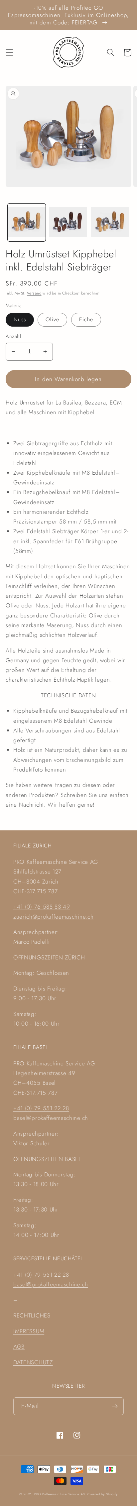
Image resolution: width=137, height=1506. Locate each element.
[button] (9, 52)
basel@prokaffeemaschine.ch (50, 1118)
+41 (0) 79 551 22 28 (41, 1108)
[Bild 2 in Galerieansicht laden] (68, 223)
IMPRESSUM (28, 1331)
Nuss (20, 319)
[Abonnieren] (114, 1406)
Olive (52, 319)
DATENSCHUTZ (33, 1362)
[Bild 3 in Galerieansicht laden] (110, 223)
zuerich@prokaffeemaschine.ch (53, 917)
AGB (19, 1347)
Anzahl (13, 336)
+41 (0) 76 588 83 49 (41, 907)
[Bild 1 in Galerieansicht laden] (27, 223)
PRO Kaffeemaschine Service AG (60, 1494)
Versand (34, 293)
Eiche (86, 319)
